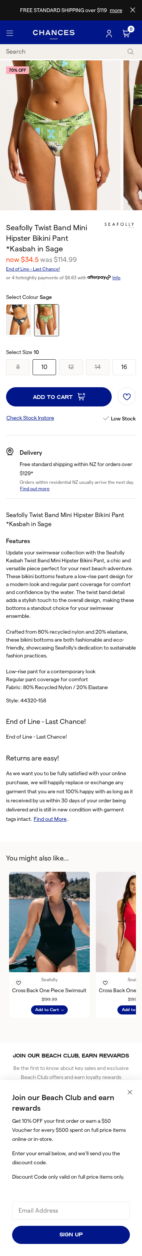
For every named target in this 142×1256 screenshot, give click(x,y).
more (116, 10)
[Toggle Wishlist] (127, 396)
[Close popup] (130, 1092)
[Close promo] (132, 10)
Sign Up (71, 1234)
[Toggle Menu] (10, 34)
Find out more (35, 488)
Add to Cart (54, 397)
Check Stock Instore (30, 418)
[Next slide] (121, 921)
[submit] (130, 52)
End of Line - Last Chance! (33, 268)
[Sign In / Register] (110, 33)
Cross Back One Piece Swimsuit (49, 990)
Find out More (50, 819)
